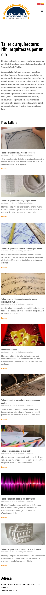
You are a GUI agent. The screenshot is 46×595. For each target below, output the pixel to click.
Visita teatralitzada (9, 349)
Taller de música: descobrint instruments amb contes (20, 401)
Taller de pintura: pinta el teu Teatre (16, 450)
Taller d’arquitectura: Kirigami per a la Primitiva (21, 549)
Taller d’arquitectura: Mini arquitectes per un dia (21, 248)
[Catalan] (39, 3)
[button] (42, 11)
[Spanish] (42, 3)
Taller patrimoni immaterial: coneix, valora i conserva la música (19, 300)
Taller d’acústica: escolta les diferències (18, 498)
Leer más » (4, 169)
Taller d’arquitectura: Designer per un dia (18, 200)
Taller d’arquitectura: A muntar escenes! (18, 152)
